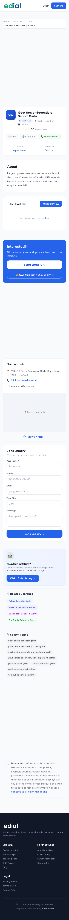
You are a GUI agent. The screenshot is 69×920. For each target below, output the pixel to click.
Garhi (29, 21)
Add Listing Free (45, 850)
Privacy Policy (10, 881)
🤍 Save (12, 136)
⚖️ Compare (28, 136)
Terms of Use (9, 885)
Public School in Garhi (20, 601)
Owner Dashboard (46, 858)
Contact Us (43, 863)
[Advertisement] (34, 69)
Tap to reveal (20, 150)
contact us (17, 791)
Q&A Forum (8, 863)
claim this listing (37, 791)
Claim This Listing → (22, 578)
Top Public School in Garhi (22, 620)
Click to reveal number (24, 380)
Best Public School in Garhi (23, 613)
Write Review (50, 203)
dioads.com (48, 908)
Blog (5, 867)
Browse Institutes (11, 850)
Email (9, 485)
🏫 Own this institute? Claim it (35, 274)
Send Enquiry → (34, 533)
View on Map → (36, 436)
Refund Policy (10, 890)
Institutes (17, 21)
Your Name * (13, 460)
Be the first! (43, 218)
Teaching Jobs (10, 858)
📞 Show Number (49, 136)
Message (11, 510)
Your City (11, 498)
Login (46, 5)
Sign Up (58, 5)
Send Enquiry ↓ (34, 264)
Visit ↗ (49, 150)
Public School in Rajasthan (22, 607)
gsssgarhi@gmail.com (23, 386)
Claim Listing (43, 854)
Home (6, 21)
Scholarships (9, 854)
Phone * (11, 473)
